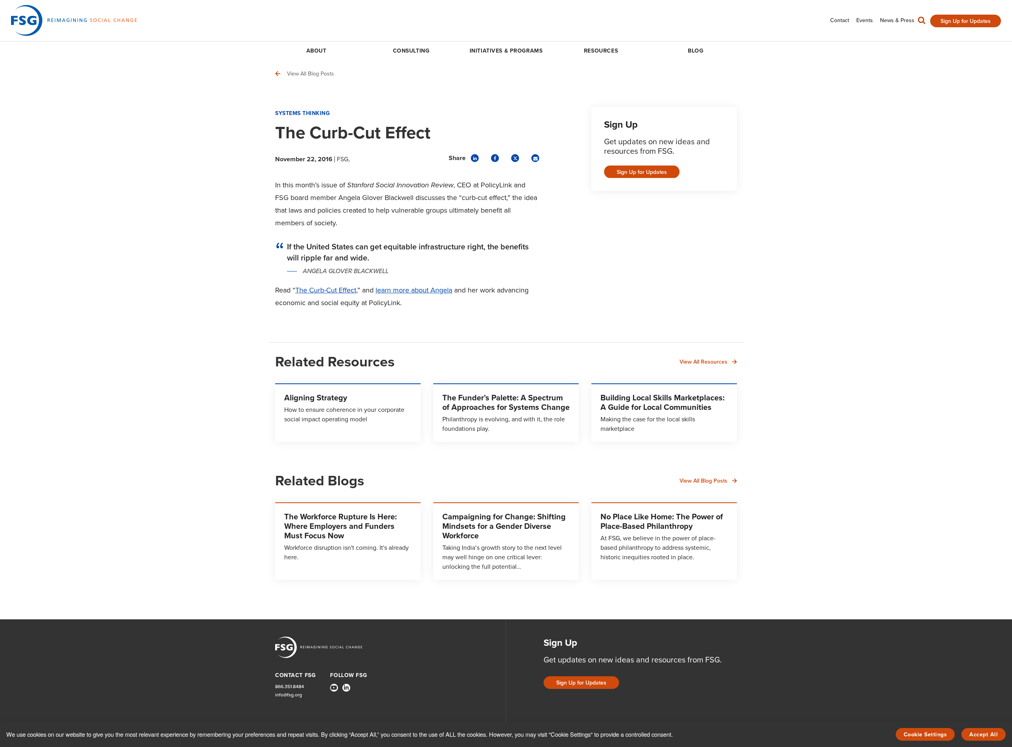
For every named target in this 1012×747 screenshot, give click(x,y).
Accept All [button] (983, 734)
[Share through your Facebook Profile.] (495, 158)
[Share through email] (535, 158)
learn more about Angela (414, 290)
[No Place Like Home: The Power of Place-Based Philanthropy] (664, 541)
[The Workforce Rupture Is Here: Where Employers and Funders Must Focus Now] (348, 541)
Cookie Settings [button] (925, 734)
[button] (921, 22)
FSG (342, 159)
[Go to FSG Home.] (74, 20)
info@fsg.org (288, 695)
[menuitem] (840, 20)
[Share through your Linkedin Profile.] (475, 158)
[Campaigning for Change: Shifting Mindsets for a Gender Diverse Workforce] (506, 541)
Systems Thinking (302, 113)
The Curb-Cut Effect (325, 290)
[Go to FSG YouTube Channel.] (334, 688)
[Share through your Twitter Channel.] (515, 158)
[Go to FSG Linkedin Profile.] (346, 688)
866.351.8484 (289, 687)
